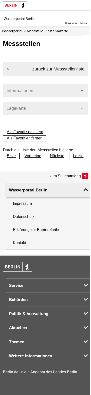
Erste (11, 156)
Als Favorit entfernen (24, 138)
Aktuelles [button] (18, 328)
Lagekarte (16, 108)
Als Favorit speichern (25, 132)
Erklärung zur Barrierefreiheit (37, 230)
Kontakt (19, 243)
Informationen (20, 90)
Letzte (78, 156)
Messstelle (35, 31)
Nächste (57, 156)
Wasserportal (12, 31)
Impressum (22, 203)
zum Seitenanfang (65, 176)
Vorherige (33, 156)
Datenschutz (23, 217)
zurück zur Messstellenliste (58, 69)
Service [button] (16, 285)
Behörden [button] (18, 299)
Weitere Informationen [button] (30, 356)
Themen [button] (16, 342)
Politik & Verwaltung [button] (28, 313)
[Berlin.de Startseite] (15, 5)
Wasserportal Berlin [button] (28, 190)
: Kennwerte (58, 31)
